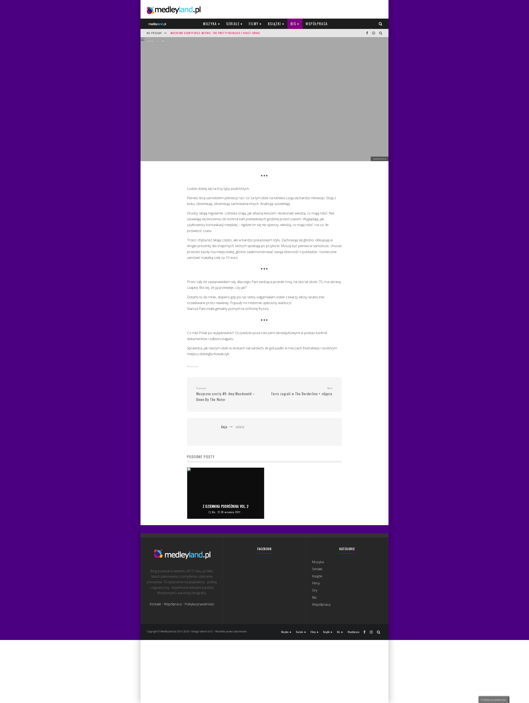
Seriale (232, 23)
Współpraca (317, 23)
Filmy (254, 23)
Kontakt (155, 604)
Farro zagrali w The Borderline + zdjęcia (301, 391)
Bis (293, 23)
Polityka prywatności (199, 604)
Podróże (193, 366)
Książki (274, 23)
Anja (246, 108)
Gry (314, 590)
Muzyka (210, 23)
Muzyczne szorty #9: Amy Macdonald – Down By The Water (225, 394)
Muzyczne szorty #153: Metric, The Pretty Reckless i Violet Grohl (215, 33)
